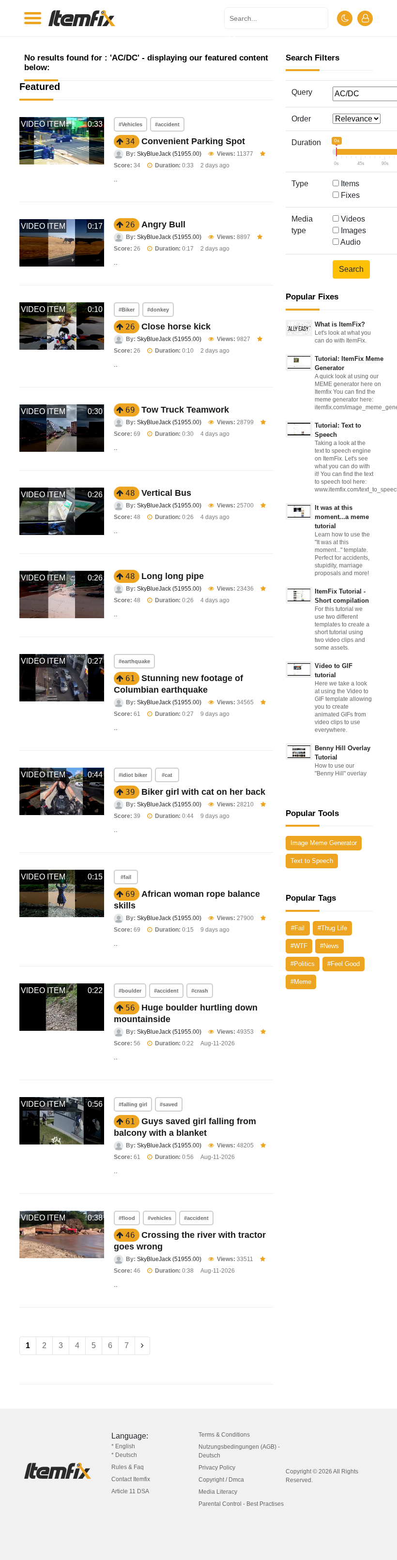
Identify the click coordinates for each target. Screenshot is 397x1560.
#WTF (298, 946)
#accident (167, 124)
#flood (127, 1218)
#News (329, 946)
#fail (126, 877)
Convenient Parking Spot (193, 141)
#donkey (158, 309)
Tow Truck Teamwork (185, 410)
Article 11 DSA (130, 1491)
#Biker (127, 309)
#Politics (302, 963)
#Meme (300, 981)
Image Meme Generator (323, 843)
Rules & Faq (127, 1467)
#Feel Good (343, 963)
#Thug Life (332, 928)
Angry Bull (163, 224)
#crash (199, 991)
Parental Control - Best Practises (241, 1504)
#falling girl (133, 1104)
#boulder (130, 991)
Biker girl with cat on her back (203, 792)
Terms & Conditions (224, 1434)
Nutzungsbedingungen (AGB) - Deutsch (239, 1451)
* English (123, 1446)
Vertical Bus (166, 493)
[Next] (142, 1346)
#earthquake (134, 661)
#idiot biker (133, 775)
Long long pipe (172, 576)
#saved (169, 1104)
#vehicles (159, 1218)
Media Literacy (217, 1491)
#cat (167, 775)
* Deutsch (124, 1455)
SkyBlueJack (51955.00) (169, 153)
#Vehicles (130, 124)
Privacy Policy (216, 1467)
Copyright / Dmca (221, 1479)
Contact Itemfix (130, 1479)
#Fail (298, 928)
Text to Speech (311, 860)
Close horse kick (176, 326)
